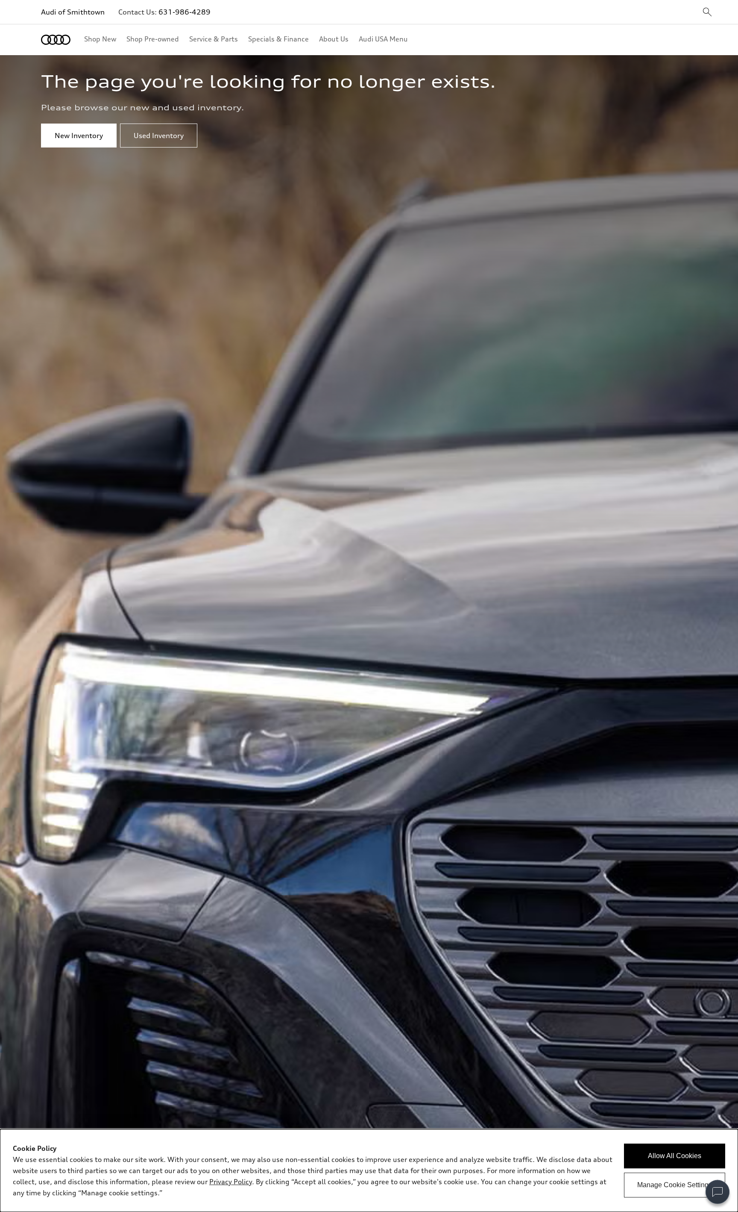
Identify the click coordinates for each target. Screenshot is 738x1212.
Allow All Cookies (674, 1155)
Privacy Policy (230, 1181)
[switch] (717, 1192)
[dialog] (369, 1170)
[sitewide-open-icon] (707, 12)
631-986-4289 (184, 12)
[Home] (55, 40)
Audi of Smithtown (73, 12)
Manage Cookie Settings (674, 1184)
